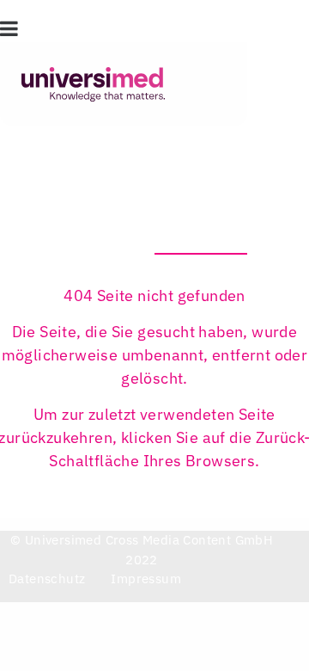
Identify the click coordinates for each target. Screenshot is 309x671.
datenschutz (47, 578)
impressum (146, 578)
